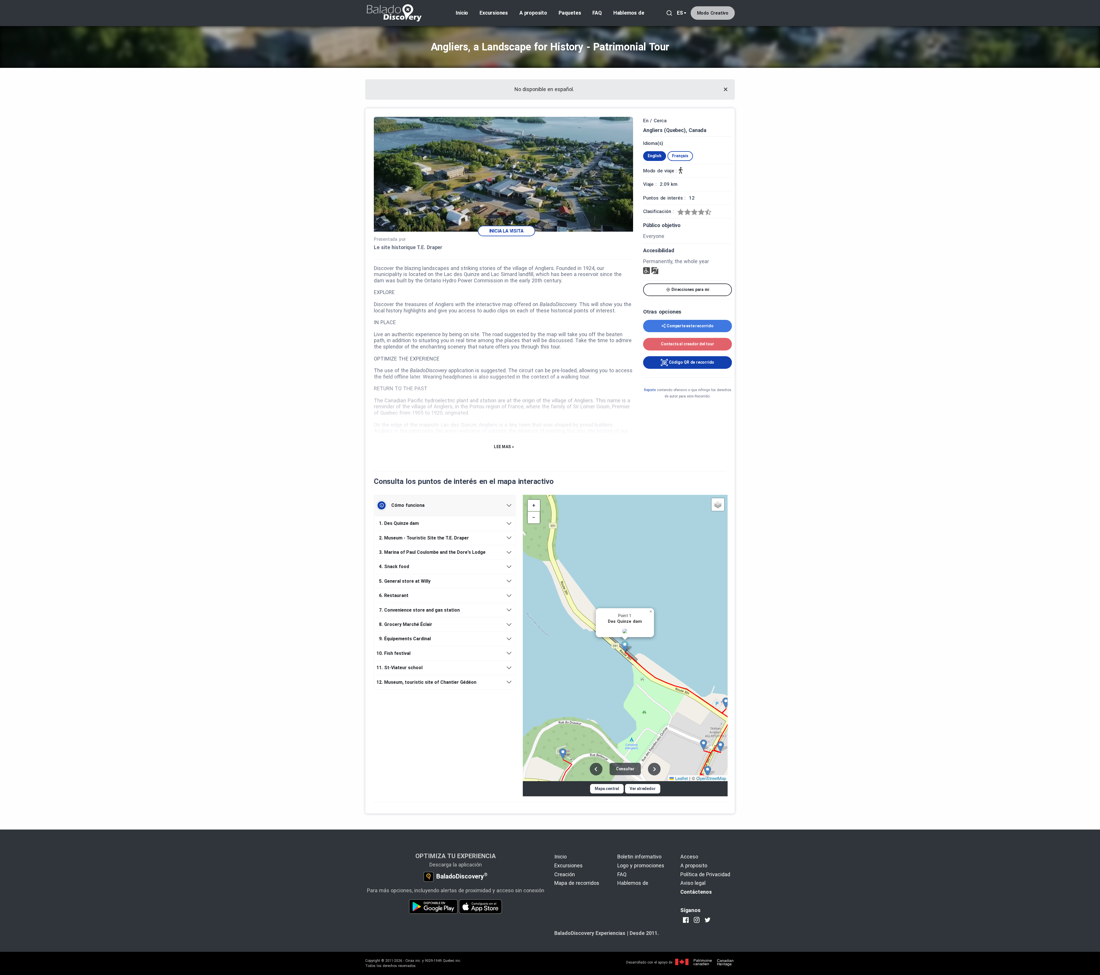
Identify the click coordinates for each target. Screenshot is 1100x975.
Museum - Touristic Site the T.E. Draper (424, 538)
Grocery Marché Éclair (405, 624)
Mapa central (607, 788)
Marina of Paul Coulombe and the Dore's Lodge (432, 552)
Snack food (394, 566)
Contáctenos (696, 892)
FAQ (597, 13)
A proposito (533, 13)
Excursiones (494, 13)
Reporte (650, 390)
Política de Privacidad (705, 874)
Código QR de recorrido (691, 362)
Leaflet (681, 778)
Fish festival (394, 653)
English (654, 155)
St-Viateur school (400, 667)
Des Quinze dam (399, 523)
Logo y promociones (640, 865)
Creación (564, 874)
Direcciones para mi (689, 289)
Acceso (689, 857)
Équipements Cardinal (405, 638)
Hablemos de (628, 13)
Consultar (625, 769)
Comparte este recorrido (690, 326)
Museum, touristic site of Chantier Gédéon (427, 682)
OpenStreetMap (711, 778)
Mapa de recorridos (576, 883)
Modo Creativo (712, 13)
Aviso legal (693, 883)
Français (680, 155)
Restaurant (393, 595)
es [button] (680, 13)
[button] (626, 646)
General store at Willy (405, 581)
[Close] (725, 89)
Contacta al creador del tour (687, 344)
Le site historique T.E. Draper (408, 247)
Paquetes (570, 13)
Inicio (462, 13)
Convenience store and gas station (419, 610)
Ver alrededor (642, 788)
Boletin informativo (639, 857)
